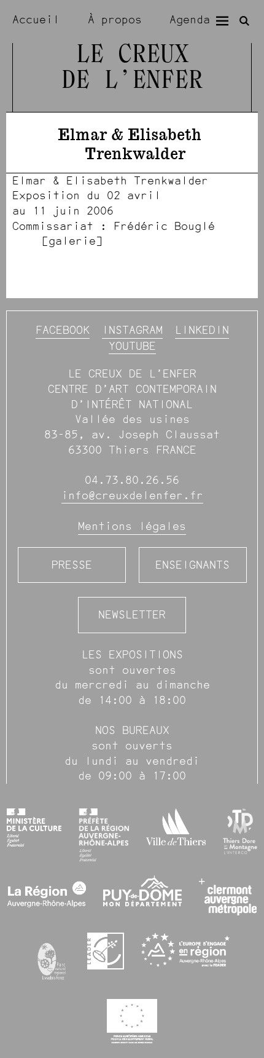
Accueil (36, 19)
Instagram (132, 330)
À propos (115, 19)
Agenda (189, 19)
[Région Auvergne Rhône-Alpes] (46, 897)
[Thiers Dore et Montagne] (240, 831)
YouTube (132, 346)
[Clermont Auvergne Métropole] (228, 896)
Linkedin (202, 330)
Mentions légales (132, 526)
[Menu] (222, 21)
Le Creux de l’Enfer (132, 68)
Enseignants (192, 565)
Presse (72, 565)
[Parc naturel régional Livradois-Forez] (52, 958)
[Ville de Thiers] (175, 826)
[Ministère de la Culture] (34, 827)
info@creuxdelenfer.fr (132, 495)
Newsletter (132, 614)
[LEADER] (105, 951)
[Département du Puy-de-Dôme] (142, 897)
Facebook (63, 330)
